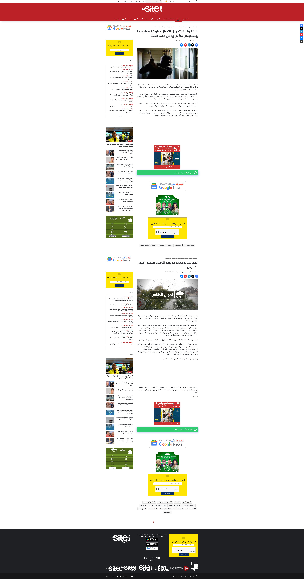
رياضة (150, 19)
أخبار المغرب (190, 245)
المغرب (169, 245)
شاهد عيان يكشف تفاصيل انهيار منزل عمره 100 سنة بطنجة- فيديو (125, 172)
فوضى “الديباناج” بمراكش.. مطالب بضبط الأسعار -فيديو (125, 200)
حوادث (157, 19)
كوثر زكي (188, 40)
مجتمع (177, 19)
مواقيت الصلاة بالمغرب (177, 576)
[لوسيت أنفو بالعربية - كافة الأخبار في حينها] (152, 10)
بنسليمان (161, 245)
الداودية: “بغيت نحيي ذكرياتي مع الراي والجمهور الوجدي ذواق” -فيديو (124, 158)
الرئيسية (185, 19)
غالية (129, 19)
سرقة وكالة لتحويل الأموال (147, 245)
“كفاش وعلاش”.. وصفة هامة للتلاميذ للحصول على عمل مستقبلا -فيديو (124, 152)
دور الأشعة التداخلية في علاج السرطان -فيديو (126, 193)
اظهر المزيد (119, 116)
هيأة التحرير (195, 576)
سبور (123, 19)
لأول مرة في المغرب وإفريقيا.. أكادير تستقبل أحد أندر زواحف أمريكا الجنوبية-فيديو (124, 166)
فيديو (135, 19)
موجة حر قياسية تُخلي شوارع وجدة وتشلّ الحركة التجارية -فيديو (124, 186)
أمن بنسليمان (179, 245)
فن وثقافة (142, 19)
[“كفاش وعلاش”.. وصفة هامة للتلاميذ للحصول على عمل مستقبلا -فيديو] (110, 153)
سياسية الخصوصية (187, 576)
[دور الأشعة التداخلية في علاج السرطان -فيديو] (110, 195)
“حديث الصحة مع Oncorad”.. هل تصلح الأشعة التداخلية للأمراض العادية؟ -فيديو (125, 180)
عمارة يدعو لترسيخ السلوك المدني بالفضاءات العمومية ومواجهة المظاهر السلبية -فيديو (125, 208)
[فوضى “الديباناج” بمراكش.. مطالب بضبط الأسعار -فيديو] (110, 202)
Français (116, 19)
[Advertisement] (167, 130)
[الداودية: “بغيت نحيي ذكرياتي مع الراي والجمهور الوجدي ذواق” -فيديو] (110, 160)
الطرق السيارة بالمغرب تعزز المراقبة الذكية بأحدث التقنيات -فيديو (120, 145)
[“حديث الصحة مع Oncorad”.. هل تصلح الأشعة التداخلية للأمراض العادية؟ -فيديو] (110, 181)
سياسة (170, 19)
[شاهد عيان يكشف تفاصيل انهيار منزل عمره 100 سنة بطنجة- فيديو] (110, 174)
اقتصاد (164, 19)
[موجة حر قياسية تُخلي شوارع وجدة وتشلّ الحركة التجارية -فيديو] (110, 188)
